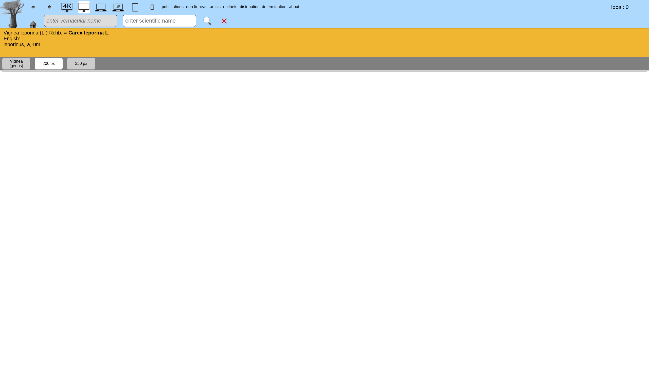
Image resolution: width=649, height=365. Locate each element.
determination (274, 7)
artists (215, 7)
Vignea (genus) (16, 63)
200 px (49, 63)
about (294, 7)
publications (173, 7)
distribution (250, 7)
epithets (230, 7)
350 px (81, 63)
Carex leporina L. (89, 32)
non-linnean (197, 7)
